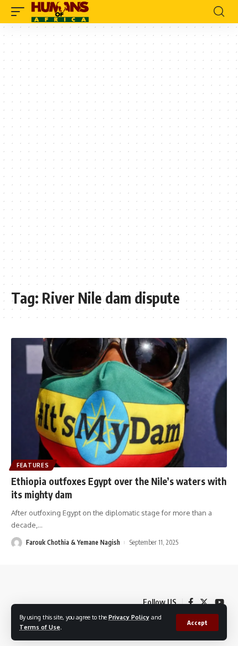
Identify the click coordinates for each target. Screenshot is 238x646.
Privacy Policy (128, 617)
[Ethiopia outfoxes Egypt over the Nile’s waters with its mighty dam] (119, 402)
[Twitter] (204, 602)
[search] (219, 11)
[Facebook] (190, 602)
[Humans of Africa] (60, 11)
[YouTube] (219, 602)
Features (33, 465)
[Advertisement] (119, 161)
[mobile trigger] (20, 11)
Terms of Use (39, 627)
